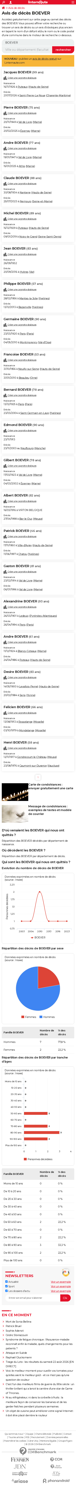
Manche (40, 448)
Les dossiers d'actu (19, 1291)
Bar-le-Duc (25, 518)
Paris (23, 333)
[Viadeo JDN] (56, 1474)
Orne (34, 377)
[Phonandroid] (56, 1481)
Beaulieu (24, 377)
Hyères (24, 271)
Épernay (25, 130)
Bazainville (24, 307)
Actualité (13, 1281)
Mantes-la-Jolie (28, 298)
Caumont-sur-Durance (33, 765)
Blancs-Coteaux (27, 651)
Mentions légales (48, 1441)
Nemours (25, 201)
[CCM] (56, 1459)
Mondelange (26, 730)
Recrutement (38, 1437)
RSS (27, 1437)
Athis (22, 166)
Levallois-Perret (28, 686)
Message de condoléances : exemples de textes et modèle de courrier (49, 810)
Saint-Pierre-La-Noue (32, 95)
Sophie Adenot (15, 1330)
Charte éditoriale (43, 1434)
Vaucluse (53, 765)
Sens (23, 695)
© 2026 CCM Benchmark (38, 1444)
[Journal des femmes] (20, 1459)
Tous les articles (16, 1437)
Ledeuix (24, 615)
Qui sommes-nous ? (15, 1434)
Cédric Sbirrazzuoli (17, 1335)
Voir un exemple (61, 1281)
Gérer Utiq (33, 1441)
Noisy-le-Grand (28, 236)
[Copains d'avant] (20, 1474)
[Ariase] (20, 1481)
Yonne (31, 695)
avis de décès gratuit (45, 58)
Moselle (38, 721)
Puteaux (23, 86)
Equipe (30, 1434)
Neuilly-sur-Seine (28, 369)
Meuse (38, 518)
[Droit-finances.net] (56, 1466)
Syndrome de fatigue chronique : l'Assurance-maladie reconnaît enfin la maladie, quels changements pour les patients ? (39, 1344)
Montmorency (28, 342)
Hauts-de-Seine (38, 86)
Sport (11, 1286)
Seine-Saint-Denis (50, 236)
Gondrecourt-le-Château (31, 757)
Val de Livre (25, 122)
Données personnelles (57, 1437)
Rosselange (25, 721)
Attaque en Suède (16, 1352)
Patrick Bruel (13, 1326)
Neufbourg (27, 448)
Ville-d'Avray (24, 545)
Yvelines (44, 298)
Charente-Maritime (58, 95)
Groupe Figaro (65, 1441)
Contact (68, 1434)
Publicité (57, 1434)
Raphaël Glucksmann (19, 1357)
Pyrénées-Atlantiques (43, 615)
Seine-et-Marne (42, 201)
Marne (37, 122)
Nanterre (25, 192)
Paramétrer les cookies (15, 1441)
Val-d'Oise (45, 342)
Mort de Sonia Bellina (18, 1321)
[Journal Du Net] (20, 1466)
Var (32, 271)
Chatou (22, 554)
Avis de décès (16, 8)
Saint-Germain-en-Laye (34, 413)
